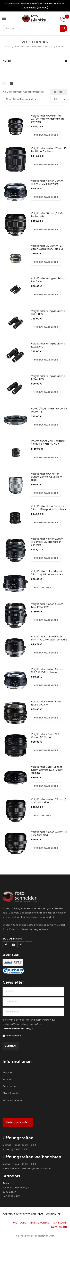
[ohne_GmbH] (21, 897)
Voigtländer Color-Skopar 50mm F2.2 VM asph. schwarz (49, 638)
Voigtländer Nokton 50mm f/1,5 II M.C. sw (47, 703)
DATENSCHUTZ (59, 1227)
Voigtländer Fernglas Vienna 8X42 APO (48, 280)
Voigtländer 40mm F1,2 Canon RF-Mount (45, 735)
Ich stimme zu (14, 1035)
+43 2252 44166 (12, 1196)
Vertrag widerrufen (17, 1122)
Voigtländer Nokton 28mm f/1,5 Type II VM (47, 605)
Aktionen (8, 1072)
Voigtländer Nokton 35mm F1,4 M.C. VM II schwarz (47, 182)
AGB (15, 1222)
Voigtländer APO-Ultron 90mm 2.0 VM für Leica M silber (46, 477)
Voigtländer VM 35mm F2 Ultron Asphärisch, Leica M (47, 247)
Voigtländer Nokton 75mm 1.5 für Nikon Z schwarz (49, 150)
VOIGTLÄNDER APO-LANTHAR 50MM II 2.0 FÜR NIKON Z (48, 443)
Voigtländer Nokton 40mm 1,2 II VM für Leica (49, 833)
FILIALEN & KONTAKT (39, 1222)
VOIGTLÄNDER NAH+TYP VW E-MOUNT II (49, 410)
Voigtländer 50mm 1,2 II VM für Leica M (47, 215)
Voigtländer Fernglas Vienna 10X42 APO (48, 377)
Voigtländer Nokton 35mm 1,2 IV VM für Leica (49, 801)
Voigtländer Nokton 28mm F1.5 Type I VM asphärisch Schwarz (47, 542)
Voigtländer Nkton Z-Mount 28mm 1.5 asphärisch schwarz (49, 508)
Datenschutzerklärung (16, 1028)
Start (8, 46)
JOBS (23, 1222)
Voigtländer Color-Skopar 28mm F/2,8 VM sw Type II (47, 573)
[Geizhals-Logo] (13, 971)
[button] (45, 135)
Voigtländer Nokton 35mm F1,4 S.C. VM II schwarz (47, 670)
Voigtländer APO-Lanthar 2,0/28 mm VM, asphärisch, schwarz (47, 118)
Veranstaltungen (12, 1100)
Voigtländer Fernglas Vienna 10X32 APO (48, 345)
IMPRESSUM (59, 1222)
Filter (60, 91)
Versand (7, 1079)
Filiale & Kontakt (11, 1093)
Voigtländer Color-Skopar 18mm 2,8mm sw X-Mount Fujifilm (47, 770)
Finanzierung (10, 1086)
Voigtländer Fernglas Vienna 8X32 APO (48, 312)
